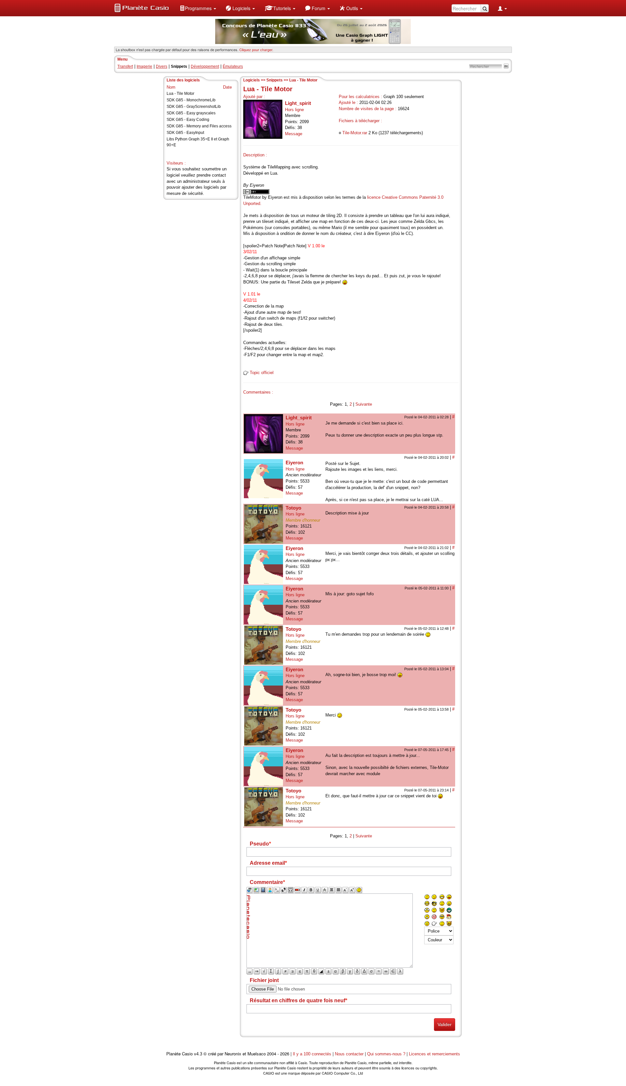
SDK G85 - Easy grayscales (191, 113)
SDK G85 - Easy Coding (188, 119)
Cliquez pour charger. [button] (256, 49)
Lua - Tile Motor (180, 93)
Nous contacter (349, 1053)
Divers (161, 66)
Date (227, 87)
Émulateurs (233, 66)
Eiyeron (294, 462)
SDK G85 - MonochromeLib (191, 100)
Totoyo (293, 508)
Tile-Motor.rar (354, 132)
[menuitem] (198, 8)
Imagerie (144, 66)
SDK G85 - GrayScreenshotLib (194, 106)
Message (293, 133)
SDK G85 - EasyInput (185, 132)
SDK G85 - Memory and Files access (199, 126)
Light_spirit (298, 103)
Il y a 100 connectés (313, 1053)
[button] (198, 8)
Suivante (363, 404)
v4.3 (198, 1053)
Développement (205, 66)
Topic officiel (262, 372)
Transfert (125, 66)
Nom (171, 87)
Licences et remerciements (434, 1053)
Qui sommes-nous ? (386, 1053)
